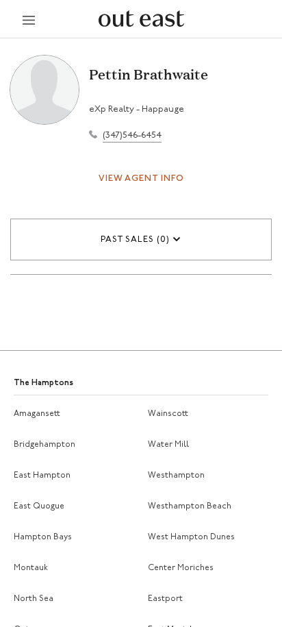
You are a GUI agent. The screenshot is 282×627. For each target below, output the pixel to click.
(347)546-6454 (132, 135)
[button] (141, 239)
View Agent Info (141, 178)
